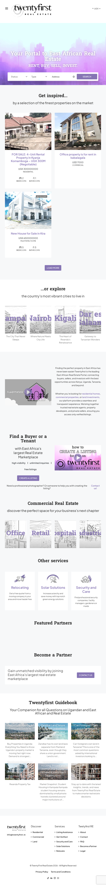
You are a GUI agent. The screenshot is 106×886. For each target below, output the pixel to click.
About (83, 832)
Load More (53, 267)
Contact (84, 837)
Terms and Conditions (61, 871)
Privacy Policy (42, 871)
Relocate (60, 851)
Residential (37, 832)
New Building (42, 196)
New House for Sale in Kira (28, 233)
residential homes (91, 393)
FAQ (82, 841)
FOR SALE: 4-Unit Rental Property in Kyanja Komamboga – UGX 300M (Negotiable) (28, 159)
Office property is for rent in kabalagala (78, 156)
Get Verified (61, 837)
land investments (90, 397)
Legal (82, 851)
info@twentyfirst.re (16, 834)
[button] (28, 392)
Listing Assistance (64, 832)
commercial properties (67, 397)
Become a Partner (88, 846)
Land (34, 841)
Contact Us (85, 675)
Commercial (38, 837)
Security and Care (64, 841)
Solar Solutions (63, 846)
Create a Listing (28, 478)
